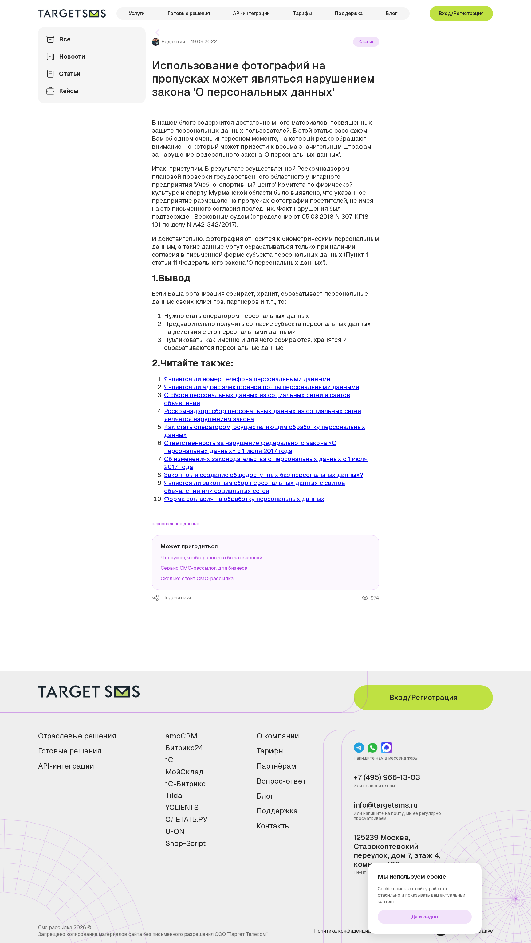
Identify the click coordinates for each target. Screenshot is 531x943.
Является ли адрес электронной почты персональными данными (261, 387)
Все (65, 39)
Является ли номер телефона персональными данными (247, 379)
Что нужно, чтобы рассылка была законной (211, 557)
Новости (72, 57)
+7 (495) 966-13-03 (387, 777)
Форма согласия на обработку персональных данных (244, 499)
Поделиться (157, 597)
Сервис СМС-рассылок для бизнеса (204, 568)
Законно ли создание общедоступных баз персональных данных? (263, 475)
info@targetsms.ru (386, 805)
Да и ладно (424, 916)
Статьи (69, 74)
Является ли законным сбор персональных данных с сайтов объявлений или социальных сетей (254, 487)
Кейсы (68, 91)
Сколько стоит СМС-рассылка (197, 578)
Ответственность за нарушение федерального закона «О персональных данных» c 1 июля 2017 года (250, 447)
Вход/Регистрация (461, 13)
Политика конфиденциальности (352, 931)
